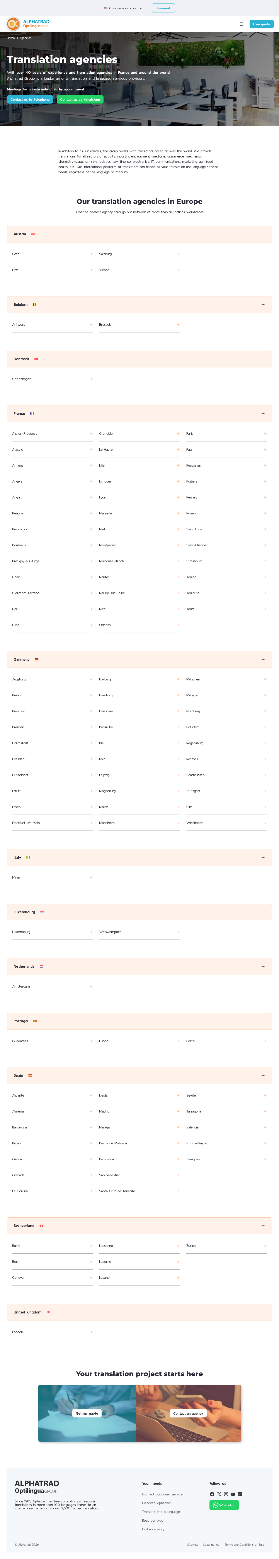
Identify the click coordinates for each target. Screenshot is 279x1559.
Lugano (104, 1277)
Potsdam (192, 727)
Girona (17, 1159)
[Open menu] (241, 24)
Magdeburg (107, 791)
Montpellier (107, 545)
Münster (192, 695)
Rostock (192, 759)
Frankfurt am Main (26, 823)
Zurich (191, 1246)
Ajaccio (17, 449)
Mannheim (107, 823)
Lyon (102, 497)
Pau (189, 449)
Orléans (105, 625)
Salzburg (105, 254)
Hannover (106, 711)
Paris (189, 433)
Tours (190, 609)
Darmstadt (20, 743)
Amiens (17, 465)
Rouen (191, 513)
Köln (102, 759)
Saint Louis (194, 529)
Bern (15, 1261)
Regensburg (194, 743)
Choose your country (125, 8)
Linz (15, 270)
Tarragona (193, 1111)
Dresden (18, 759)
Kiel (101, 743)
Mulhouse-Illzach (111, 561)
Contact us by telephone (30, 99)
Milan (16, 877)
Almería (18, 1111)
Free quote (261, 24)
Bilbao (16, 1143)
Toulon (191, 577)
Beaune (17, 513)
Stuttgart (193, 791)
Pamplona (106, 1159)
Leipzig (104, 775)
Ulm (189, 807)
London (17, 1332)
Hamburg (105, 695)
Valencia (192, 1127)
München (193, 679)
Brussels (105, 324)
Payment (163, 8)
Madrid (104, 1111)
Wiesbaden (194, 823)
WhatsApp (227, 1505)
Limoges (105, 481)
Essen (16, 807)
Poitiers (191, 481)
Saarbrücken (195, 775)
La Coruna (20, 1191)
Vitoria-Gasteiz (197, 1143)
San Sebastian (109, 1175)
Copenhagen (21, 379)
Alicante (18, 1095)
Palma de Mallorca (113, 1143)
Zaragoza (193, 1159)
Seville (191, 1095)
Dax (15, 609)
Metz (103, 529)
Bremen (18, 727)
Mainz (103, 807)
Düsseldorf (20, 775)
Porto (190, 1041)
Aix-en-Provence (24, 433)
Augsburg (19, 679)
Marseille (105, 513)
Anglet (17, 497)
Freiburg (105, 679)
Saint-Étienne (196, 545)
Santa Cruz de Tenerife (117, 1191)
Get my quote (87, 1413)
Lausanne (106, 1246)
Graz (15, 254)
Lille (102, 465)
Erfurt (16, 791)
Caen (16, 577)
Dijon (15, 625)
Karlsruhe (106, 727)
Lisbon (103, 1041)
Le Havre (106, 449)
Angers (17, 481)
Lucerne (105, 1261)
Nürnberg (193, 711)
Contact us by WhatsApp (80, 99)
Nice (102, 609)
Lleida (103, 1095)
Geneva (18, 1277)
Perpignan (193, 465)
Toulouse (193, 593)
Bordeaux (19, 545)
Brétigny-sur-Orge (25, 561)
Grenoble (106, 433)
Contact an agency (188, 1413)
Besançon (19, 529)
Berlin (16, 695)
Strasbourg (194, 561)
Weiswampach (110, 932)
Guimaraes (20, 1041)
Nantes (104, 577)
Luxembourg (21, 932)
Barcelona (19, 1127)
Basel (16, 1246)
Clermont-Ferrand (25, 593)
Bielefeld (18, 711)
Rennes (191, 497)
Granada (18, 1175)
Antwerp (19, 324)
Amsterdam (21, 986)
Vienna (104, 270)
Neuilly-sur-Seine (112, 593)
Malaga (104, 1127)
